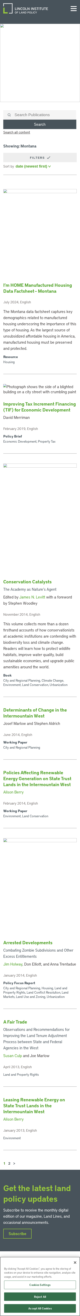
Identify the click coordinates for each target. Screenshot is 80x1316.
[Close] (75, 1262)
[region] (40, 1286)
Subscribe (17, 1233)
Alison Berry (13, 792)
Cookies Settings (39, 1285)
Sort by (8, 166)
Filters (38, 157)
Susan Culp (12, 1055)
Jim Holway (12, 964)
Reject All (40, 1296)
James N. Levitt (32, 597)
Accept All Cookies (39, 1308)
